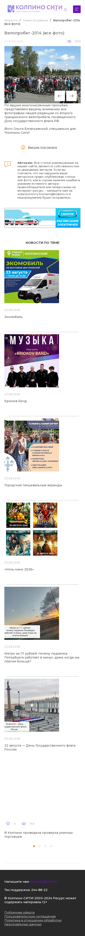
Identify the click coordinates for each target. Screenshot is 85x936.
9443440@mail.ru (44, 882)
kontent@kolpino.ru (53, 194)
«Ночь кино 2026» (19, 569)
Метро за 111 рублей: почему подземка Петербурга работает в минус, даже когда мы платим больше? (41, 657)
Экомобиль (13, 317)
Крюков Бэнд (15, 401)
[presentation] (59, 96)
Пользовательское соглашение (30, 916)
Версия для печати (42, 147)
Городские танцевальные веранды (33, 485)
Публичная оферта (19, 912)
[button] (34, 846)
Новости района (35, 20)
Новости (10, 20)
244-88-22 (39, 890)
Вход (65, 9)
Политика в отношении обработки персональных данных (32, 922)
